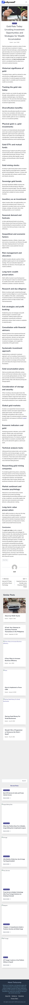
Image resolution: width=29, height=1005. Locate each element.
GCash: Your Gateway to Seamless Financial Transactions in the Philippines (14, 630)
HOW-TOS (6, 957)
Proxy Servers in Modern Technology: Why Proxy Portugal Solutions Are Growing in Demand (13, 894)
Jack (12, 42)
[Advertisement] (14, 762)
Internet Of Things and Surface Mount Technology (7, 582)
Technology (6, 790)
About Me (7, 996)
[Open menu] (26, 2)
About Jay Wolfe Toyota (12, 616)
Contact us (14, 996)
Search (24, 781)
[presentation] (14, 605)
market (24, 418)
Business (14, 23)
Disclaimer (21, 996)
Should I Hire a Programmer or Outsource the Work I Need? (14, 732)
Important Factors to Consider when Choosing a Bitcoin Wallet (22, 583)
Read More (7, 798)
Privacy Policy (14, 998)
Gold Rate (5, 560)
